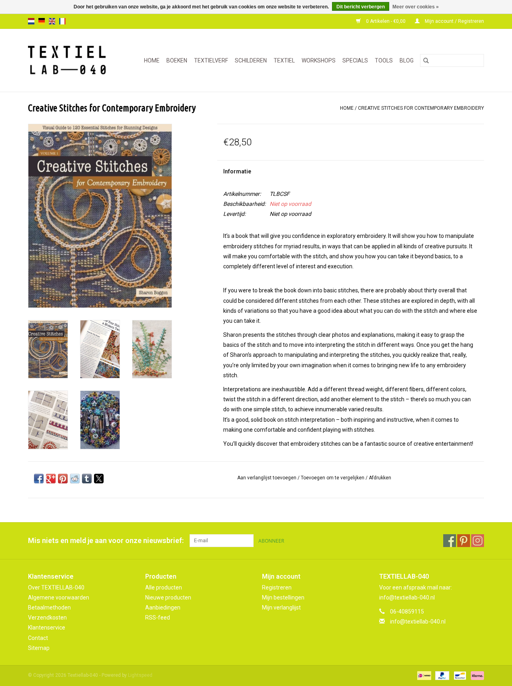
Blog (407, 60)
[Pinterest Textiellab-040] (463, 540)
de (41, 21)
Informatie (237, 171)
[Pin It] (63, 478)
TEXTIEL (284, 60)
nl (31, 21)
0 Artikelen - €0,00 (386, 21)
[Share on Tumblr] (87, 478)
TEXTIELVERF (211, 60)
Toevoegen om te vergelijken (333, 478)
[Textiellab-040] (70, 60)
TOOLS (384, 60)
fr (62, 21)
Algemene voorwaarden (58, 597)
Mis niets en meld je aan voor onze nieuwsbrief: (106, 540)
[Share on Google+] (51, 478)
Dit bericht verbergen (360, 7)
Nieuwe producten (168, 597)
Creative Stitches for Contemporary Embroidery (421, 108)
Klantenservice (46, 627)
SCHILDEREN (251, 60)
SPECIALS (355, 60)
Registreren (277, 587)
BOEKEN (176, 60)
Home (152, 60)
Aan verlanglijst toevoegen (267, 478)
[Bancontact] (459, 675)
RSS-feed (157, 617)
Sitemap (39, 648)
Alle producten (163, 587)
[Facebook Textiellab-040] (449, 540)
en (52, 21)
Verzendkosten (47, 617)
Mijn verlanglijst (281, 607)
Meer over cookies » (415, 7)
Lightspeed (140, 675)
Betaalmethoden (49, 607)
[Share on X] (99, 478)
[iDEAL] (423, 675)
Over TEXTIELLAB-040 (56, 587)
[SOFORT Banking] (476, 675)
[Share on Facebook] (39, 478)
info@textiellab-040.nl (418, 621)
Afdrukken (380, 478)
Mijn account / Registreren (454, 21)
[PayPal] (441, 675)
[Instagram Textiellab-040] (477, 540)
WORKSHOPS (319, 60)
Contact (38, 638)
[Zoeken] (426, 60)
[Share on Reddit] (75, 478)
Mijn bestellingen (283, 597)
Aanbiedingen (162, 607)
